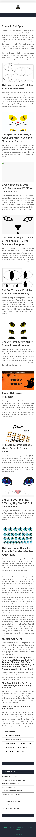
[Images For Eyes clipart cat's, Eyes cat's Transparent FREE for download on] (18, 172)
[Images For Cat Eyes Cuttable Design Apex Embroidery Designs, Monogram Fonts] (18, 121)
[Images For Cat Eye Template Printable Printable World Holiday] (18, 277)
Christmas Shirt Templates (9, 805)
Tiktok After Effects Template (10, 808)
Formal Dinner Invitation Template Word (13, 780)
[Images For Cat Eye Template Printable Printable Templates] (18, 72)
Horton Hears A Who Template (10, 783)
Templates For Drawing (13, 739)
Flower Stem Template (8, 798)
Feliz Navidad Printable (13, 735)
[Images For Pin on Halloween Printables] (18, 380)
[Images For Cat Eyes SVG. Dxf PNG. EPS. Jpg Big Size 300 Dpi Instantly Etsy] (18, 487)
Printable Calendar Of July (9, 776)
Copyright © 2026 (18, 834)
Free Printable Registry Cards (15, 751)
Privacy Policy (20, 827)
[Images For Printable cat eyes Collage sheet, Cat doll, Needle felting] (18, 432)
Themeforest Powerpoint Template (17, 747)
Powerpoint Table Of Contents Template (18, 743)
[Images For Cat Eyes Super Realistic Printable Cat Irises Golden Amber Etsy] (18, 535)
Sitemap (18, 829)
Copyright (29, 827)
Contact (12, 827)
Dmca (5, 827)
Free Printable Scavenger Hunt (11, 801)
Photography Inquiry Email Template (12, 794)
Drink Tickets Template (8, 787)
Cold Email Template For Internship (12, 790)
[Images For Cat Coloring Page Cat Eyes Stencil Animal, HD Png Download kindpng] (18, 224)
